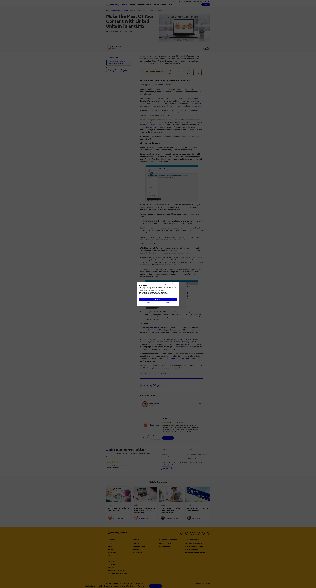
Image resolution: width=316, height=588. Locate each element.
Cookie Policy (173, 284)
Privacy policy (165, 284)
